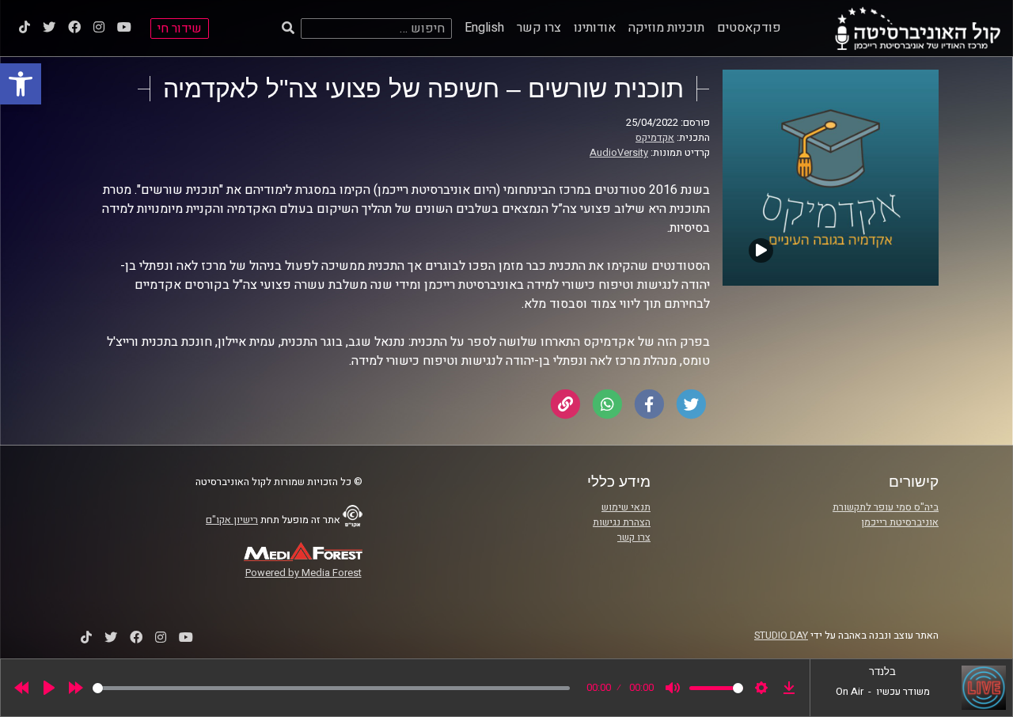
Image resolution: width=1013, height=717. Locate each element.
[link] (20, 83)
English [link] (484, 27)
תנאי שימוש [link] (626, 507)
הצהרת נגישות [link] (622, 522)
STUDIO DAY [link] (781, 635)
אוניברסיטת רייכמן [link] (900, 522)
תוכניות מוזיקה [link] (666, 27)
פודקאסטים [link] (749, 27)
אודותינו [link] (595, 27)
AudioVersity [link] (619, 153)
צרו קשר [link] (539, 27)
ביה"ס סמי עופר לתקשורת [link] (886, 507)
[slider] (331, 688)
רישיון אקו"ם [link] (232, 520)
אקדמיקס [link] (654, 138)
